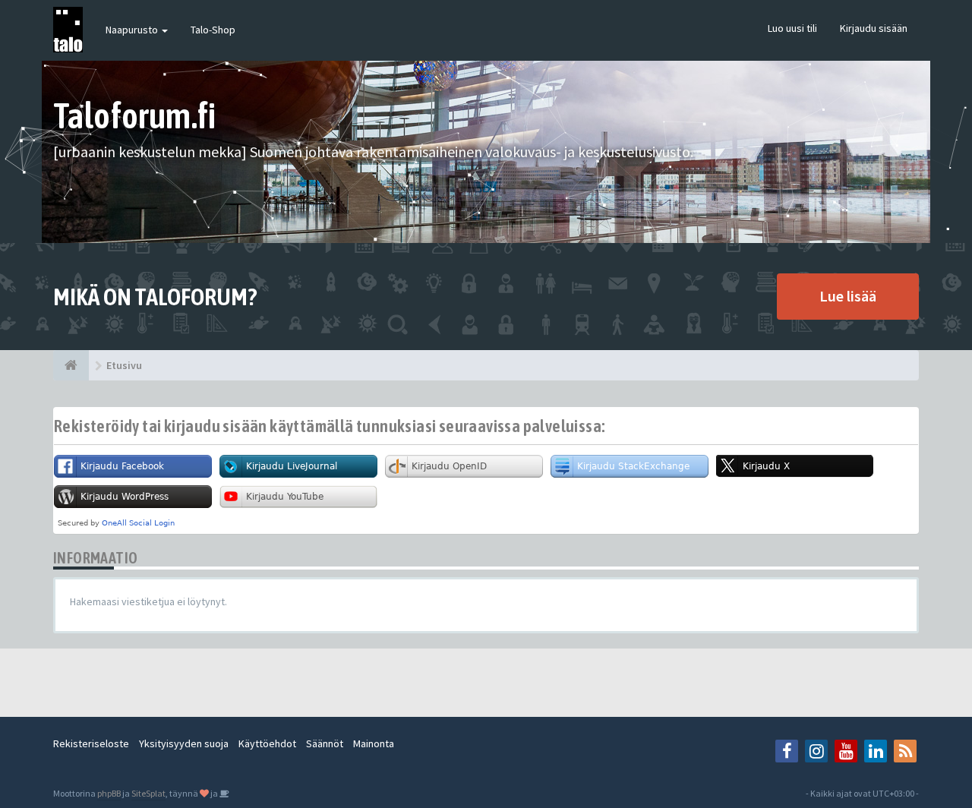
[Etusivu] (71, 365)
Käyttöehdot (267, 743)
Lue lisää (847, 295)
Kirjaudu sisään (873, 28)
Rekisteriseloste (91, 743)
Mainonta (373, 743)
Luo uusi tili (792, 28)
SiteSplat (148, 793)
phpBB (109, 793)
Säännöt (324, 743)
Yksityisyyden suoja (184, 743)
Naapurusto (133, 29)
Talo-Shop (213, 29)
